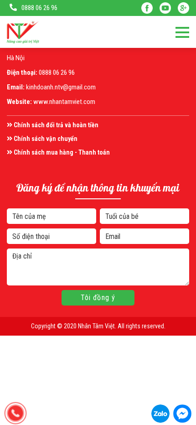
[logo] (23, 32)
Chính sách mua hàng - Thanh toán (61, 152)
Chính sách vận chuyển (44, 138)
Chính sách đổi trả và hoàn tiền (55, 125)
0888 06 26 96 (39, 8)
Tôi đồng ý (98, 297)
